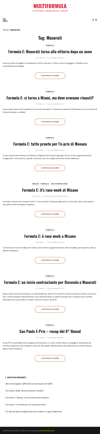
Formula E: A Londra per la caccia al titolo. (25, 404)
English (35, 184)
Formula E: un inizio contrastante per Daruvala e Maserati (50, 282)
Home (6, 29)
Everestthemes (47, 430)
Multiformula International (57, 196)
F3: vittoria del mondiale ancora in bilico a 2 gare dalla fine (33, 411)
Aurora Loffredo (57, 58)
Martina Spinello (56, 337)
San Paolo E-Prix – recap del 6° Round (50, 331)
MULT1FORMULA (50, 5)
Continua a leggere (50, 75)
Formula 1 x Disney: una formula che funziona (27, 397)
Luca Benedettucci (57, 104)
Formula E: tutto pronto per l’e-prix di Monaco (50, 144)
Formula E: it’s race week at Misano (50, 190)
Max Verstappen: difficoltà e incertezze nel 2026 (28, 383)
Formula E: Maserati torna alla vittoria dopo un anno (50, 51)
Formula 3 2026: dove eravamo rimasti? (24, 390)
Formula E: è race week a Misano (50, 236)
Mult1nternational (59, 184)
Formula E (50, 45)
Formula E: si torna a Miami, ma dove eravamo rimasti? (50, 98)
